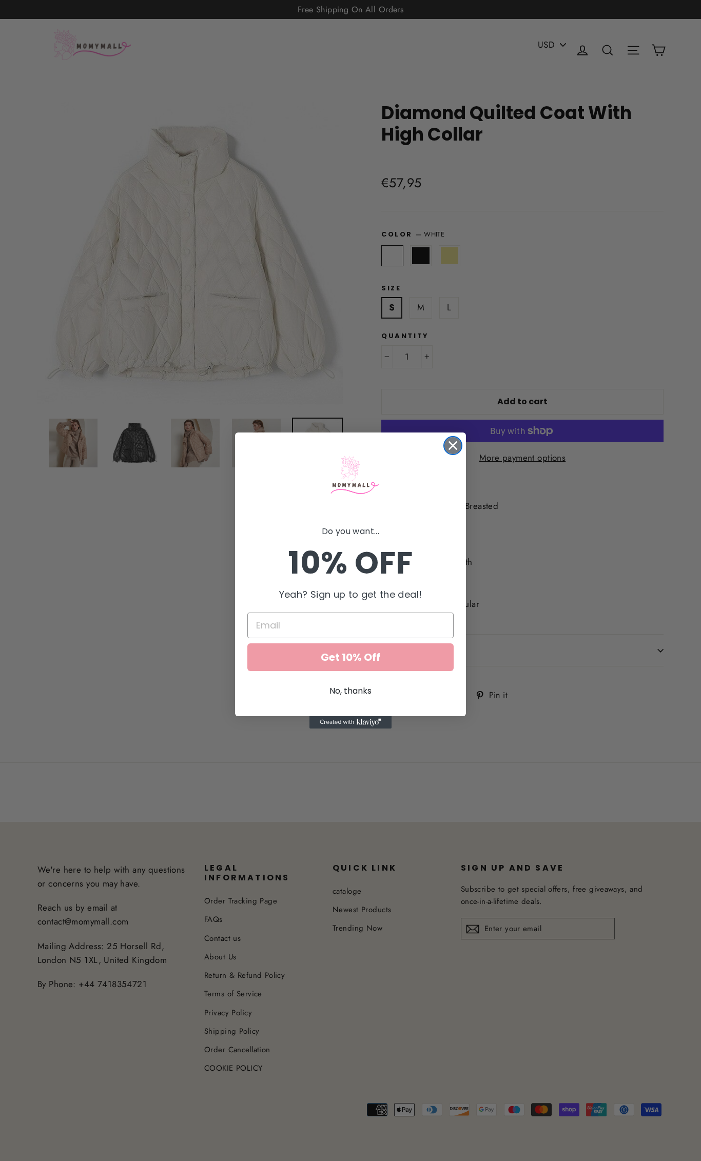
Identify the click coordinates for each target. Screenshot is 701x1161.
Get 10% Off (350, 657)
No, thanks (350, 691)
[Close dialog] (453, 446)
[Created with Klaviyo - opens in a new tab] (350, 722)
